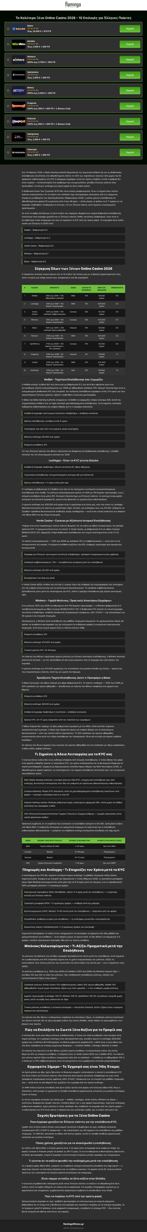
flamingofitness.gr (73, 1224)
